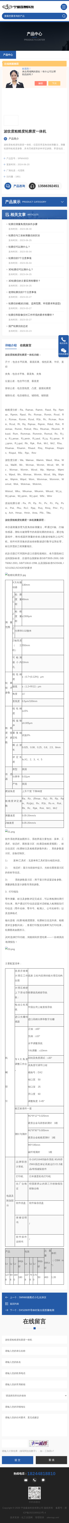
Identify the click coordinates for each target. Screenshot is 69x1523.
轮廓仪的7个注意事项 (20, 258)
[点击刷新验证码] (38, 1443)
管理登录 (39, 1517)
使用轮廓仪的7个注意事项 (22, 292)
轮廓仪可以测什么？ (19, 246)
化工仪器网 (27, 1517)
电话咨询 (63, 343)
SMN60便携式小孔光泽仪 (32, 1297)
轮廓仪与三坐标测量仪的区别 (24, 235)
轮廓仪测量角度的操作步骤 (23, 224)
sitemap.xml (53, 1517)
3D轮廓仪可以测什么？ (21, 269)
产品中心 (8, 54)
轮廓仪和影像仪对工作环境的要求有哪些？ (31, 314)
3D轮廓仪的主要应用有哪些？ (24, 280)
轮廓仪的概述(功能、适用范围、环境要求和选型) (35, 303)
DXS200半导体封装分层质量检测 (36, 1310)
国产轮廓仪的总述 (18, 326)
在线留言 (25, 345)
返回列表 (14, 1304)
